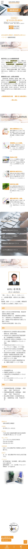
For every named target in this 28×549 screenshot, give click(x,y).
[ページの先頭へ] (25, 542)
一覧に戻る (14, 100)
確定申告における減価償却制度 (10, 58)
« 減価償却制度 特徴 (7, 96)
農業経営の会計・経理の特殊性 (10, 76)
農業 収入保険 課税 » (21, 96)
